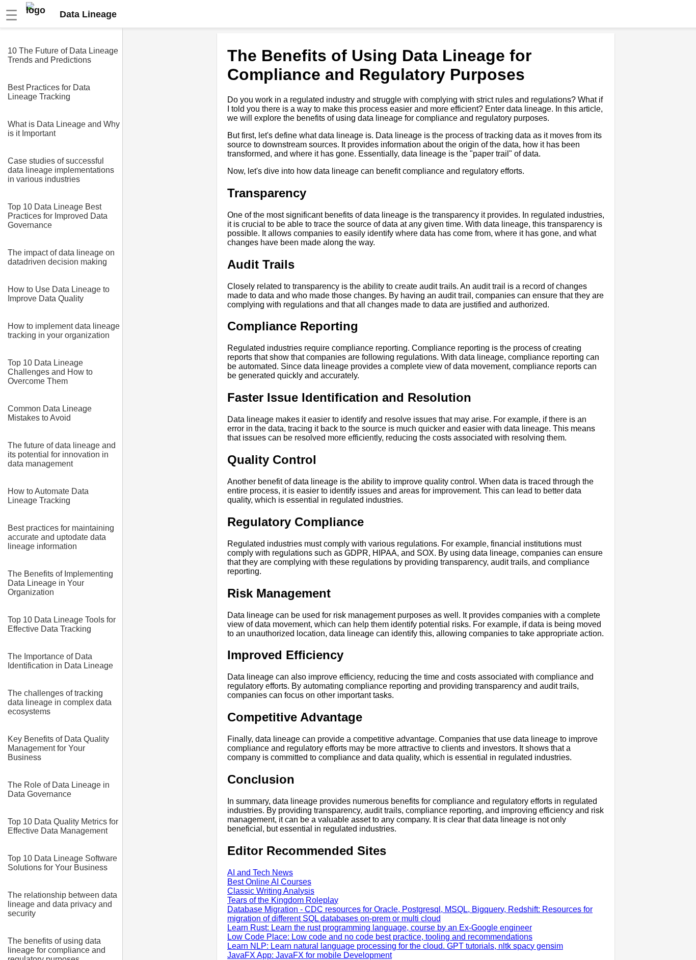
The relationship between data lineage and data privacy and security (62, 904)
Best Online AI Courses (269, 881)
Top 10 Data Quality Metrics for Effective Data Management (63, 826)
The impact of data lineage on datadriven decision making (61, 257)
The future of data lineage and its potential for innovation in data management (62, 454)
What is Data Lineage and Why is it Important (64, 129)
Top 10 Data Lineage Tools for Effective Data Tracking (62, 624)
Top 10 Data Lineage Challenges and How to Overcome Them (50, 371)
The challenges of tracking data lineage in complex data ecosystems (60, 702)
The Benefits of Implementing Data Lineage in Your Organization (60, 582)
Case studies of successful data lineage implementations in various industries (61, 170)
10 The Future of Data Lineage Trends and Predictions (63, 55)
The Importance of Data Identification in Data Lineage (60, 661)
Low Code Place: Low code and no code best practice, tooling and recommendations (379, 936)
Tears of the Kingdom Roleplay (282, 900)
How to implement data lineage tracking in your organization (64, 331)
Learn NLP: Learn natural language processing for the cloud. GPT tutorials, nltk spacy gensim (395, 946)
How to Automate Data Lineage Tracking (48, 496)
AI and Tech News (260, 872)
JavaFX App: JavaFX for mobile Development (309, 955)
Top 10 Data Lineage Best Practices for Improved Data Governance (58, 215)
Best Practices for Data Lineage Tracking (49, 92)
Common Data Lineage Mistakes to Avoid (50, 413)
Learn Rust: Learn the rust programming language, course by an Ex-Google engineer (379, 927)
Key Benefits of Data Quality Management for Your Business (58, 748)
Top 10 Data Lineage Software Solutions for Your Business (62, 863)
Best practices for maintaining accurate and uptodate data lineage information (61, 537)
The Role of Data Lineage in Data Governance (59, 789)
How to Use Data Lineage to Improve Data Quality (59, 294)
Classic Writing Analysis (270, 891)
